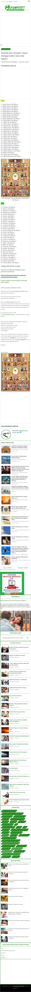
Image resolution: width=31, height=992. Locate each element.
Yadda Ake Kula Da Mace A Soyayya (17, 687)
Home (2, 948)
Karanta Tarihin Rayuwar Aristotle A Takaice (19, 537)
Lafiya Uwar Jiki (13, 835)
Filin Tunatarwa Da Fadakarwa (8, 827)
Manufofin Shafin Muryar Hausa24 (8, 950)
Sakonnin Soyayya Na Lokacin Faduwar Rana (18, 728)
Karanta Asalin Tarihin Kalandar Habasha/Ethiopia (19, 457)
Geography (3, 957)
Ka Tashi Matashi (13, 768)
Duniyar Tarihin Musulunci (7, 824)
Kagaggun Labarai (5, 829)
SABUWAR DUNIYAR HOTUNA (9, 837)
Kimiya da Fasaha (5, 832)
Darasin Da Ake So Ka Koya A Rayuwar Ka (19, 776)
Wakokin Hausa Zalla (6, 856)
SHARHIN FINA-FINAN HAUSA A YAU (11, 840)
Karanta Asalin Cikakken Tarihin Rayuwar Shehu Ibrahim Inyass (19, 507)
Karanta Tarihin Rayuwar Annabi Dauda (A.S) (19, 497)
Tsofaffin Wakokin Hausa (7, 851)
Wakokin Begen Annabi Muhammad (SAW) (11, 853)
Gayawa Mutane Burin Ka (15, 695)
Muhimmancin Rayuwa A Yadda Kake (18, 679)
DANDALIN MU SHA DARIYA (17, 819)
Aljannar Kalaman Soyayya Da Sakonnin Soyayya (12, 813)
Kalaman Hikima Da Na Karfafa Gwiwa (19, 829)
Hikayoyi (25, 827)
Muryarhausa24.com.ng (19, 291)
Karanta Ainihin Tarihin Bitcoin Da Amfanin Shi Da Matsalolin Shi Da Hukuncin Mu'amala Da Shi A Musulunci (19, 478)
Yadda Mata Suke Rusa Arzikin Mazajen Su (19, 736)
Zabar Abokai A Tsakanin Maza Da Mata (18, 744)
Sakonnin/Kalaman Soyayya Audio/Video (10, 843)
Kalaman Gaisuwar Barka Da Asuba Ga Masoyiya (18, 704)
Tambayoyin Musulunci (21, 845)
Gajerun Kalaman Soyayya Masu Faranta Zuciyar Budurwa (13, 600)
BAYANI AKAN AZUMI (7, 816)
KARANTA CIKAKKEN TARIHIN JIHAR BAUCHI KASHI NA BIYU (19, 447)
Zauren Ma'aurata (16, 856)
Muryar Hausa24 (10, 302)
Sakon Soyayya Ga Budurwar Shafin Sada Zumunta (19, 785)
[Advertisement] (15, 27)
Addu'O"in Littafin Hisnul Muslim (9, 810)
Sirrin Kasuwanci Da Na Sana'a (8, 845)
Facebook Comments (23, 567)
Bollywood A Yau (5, 819)
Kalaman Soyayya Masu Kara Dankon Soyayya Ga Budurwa (18, 720)
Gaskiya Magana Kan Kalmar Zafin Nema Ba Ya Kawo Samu (19, 664)
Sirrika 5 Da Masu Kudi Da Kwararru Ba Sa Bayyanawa (19, 648)
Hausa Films (19, 827)
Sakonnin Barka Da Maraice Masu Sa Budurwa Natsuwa (18, 761)
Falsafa (16, 824)
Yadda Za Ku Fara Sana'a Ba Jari (17, 792)
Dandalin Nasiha (5, 821)
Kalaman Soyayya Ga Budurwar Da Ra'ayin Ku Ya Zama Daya (17, 672)
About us (3, 955)
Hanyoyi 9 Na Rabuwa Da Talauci (17, 655)
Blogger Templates (14, 990)
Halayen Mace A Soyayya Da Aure (17, 711)
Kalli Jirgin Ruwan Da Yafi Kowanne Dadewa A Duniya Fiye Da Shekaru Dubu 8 (19, 518)
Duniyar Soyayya (21, 821)
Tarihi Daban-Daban (6, 49)
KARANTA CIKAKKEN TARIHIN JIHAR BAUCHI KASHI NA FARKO (20, 487)
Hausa (6, 330)
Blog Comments (8, 567)
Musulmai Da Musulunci (24, 835)
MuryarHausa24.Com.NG (18, 986)
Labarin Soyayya (5, 835)
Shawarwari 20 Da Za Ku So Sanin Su (18, 752)
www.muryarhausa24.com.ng (8, 314)
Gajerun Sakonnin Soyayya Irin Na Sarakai (19, 799)
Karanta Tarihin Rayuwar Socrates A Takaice (19, 527)
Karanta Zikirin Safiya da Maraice (15, 896)
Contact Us (3, 952)
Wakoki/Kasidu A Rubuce (19, 851)
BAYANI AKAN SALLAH (19, 816)
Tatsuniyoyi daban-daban (17, 848)
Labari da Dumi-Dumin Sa (16, 832)
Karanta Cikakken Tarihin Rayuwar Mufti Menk (19, 557)
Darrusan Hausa (13, 821)
